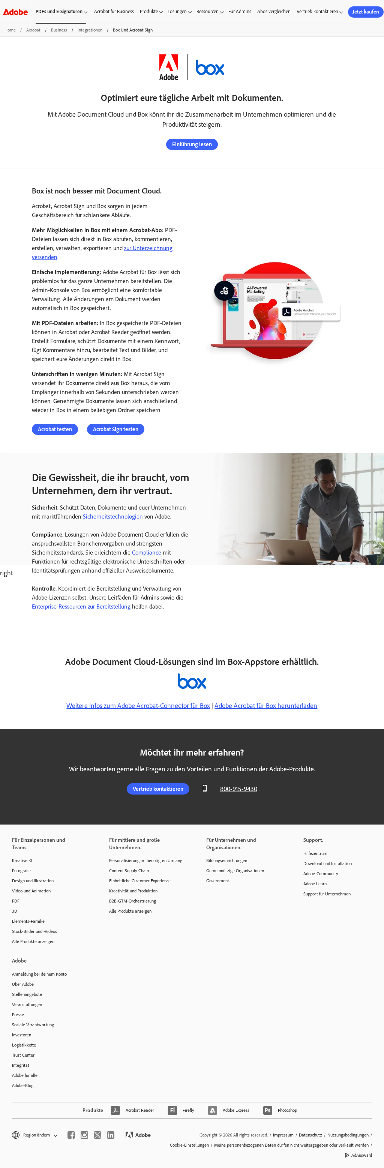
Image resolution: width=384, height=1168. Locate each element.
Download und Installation (327, 863)
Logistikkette (24, 1045)
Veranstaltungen (27, 1004)
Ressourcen (207, 11)
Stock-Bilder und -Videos (34, 931)
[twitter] (97, 1135)
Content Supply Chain (129, 870)
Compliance (146, 552)
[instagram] (84, 1135)
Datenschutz (310, 1135)
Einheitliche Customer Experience (140, 880)
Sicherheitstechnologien (113, 516)
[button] (34, 1135)
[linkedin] (110, 1135)
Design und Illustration (33, 880)
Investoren (21, 1035)
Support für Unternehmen (327, 894)
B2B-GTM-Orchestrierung (132, 901)
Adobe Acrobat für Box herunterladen (265, 706)
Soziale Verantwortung (33, 1024)
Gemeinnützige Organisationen (235, 870)
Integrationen (90, 30)
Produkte (149, 11)
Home (10, 30)
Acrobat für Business (114, 11)
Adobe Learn (315, 883)
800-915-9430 (238, 789)
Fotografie (21, 870)
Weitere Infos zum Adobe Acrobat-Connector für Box (138, 706)
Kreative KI (22, 860)
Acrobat (33, 30)
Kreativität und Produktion (133, 891)
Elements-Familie (28, 921)
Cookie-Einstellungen (189, 1145)
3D (14, 911)
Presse (18, 1014)
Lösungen (177, 11)
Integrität (20, 1065)
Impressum (283, 1135)
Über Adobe (23, 984)
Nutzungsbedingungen (348, 1135)
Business (59, 30)
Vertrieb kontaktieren (317, 11)
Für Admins (239, 11)
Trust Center (23, 1055)
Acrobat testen (55, 429)
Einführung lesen (192, 144)
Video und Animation (31, 891)
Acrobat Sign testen (115, 429)
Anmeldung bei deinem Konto (39, 974)
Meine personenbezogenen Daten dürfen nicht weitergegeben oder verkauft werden (291, 1145)
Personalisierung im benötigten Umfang (145, 860)
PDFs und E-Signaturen (59, 11)
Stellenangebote (27, 994)
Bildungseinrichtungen (226, 860)
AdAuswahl (361, 1155)
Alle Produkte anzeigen (33, 941)
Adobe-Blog (22, 1085)
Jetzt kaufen (365, 12)
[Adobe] (15, 12)
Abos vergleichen (274, 11)
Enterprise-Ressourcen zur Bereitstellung (81, 606)
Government (217, 880)
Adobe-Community (320, 873)
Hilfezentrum (315, 853)
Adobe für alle (25, 1075)
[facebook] (71, 1135)
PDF (16, 901)
